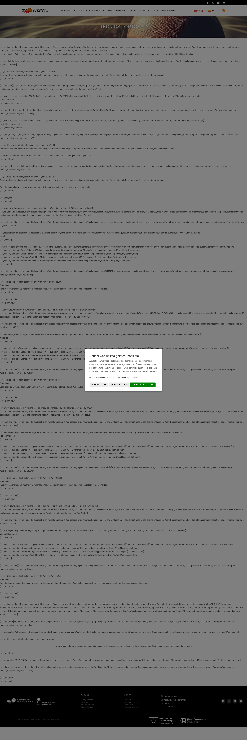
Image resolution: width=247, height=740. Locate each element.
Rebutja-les (99, 385)
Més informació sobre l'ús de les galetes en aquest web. (113, 377)
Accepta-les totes (142, 385)
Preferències (119, 385)
